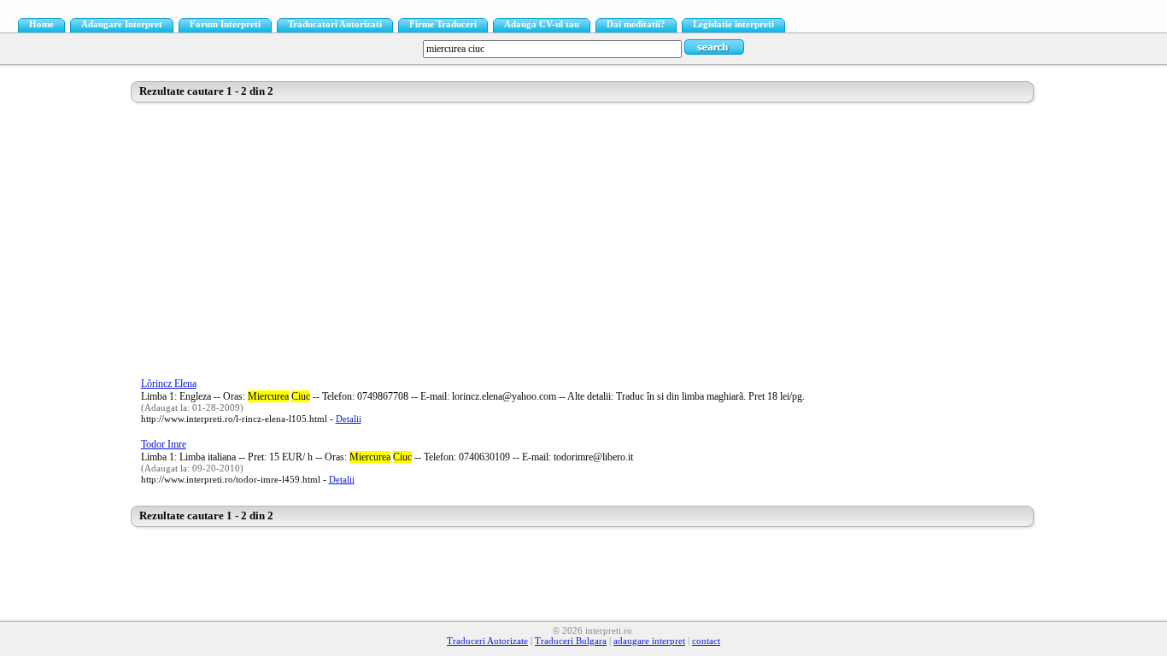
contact (706, 641)
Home (41, 24)
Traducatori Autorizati (335, 24)
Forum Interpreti (225, 24)
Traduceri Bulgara (571, 641)
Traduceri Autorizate (487, 641)
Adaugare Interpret (121, 24)
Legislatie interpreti (733, 24)
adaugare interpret (649, 641)
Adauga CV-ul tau (541, 24)
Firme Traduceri (443, 24)
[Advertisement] (584, 238)
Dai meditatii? (636, 24)
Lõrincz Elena (168, 384)
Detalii (348, 419)
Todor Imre (163, 444)
